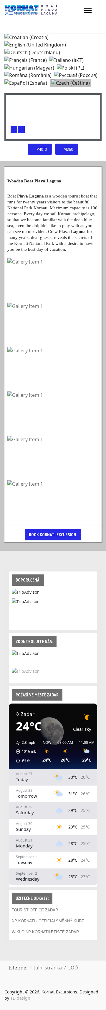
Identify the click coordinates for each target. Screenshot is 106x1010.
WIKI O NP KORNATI (30, 932)
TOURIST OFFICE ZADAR (35, 910)
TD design (20, 998)
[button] (24, 751)
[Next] (21, 129)
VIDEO (68, 149)
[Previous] (14, 129)
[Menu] (88, 10)
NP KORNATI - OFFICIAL (34, 921)
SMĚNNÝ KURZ (70, 921)
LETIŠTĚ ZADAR (64, 932)
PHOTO (41, 149)
